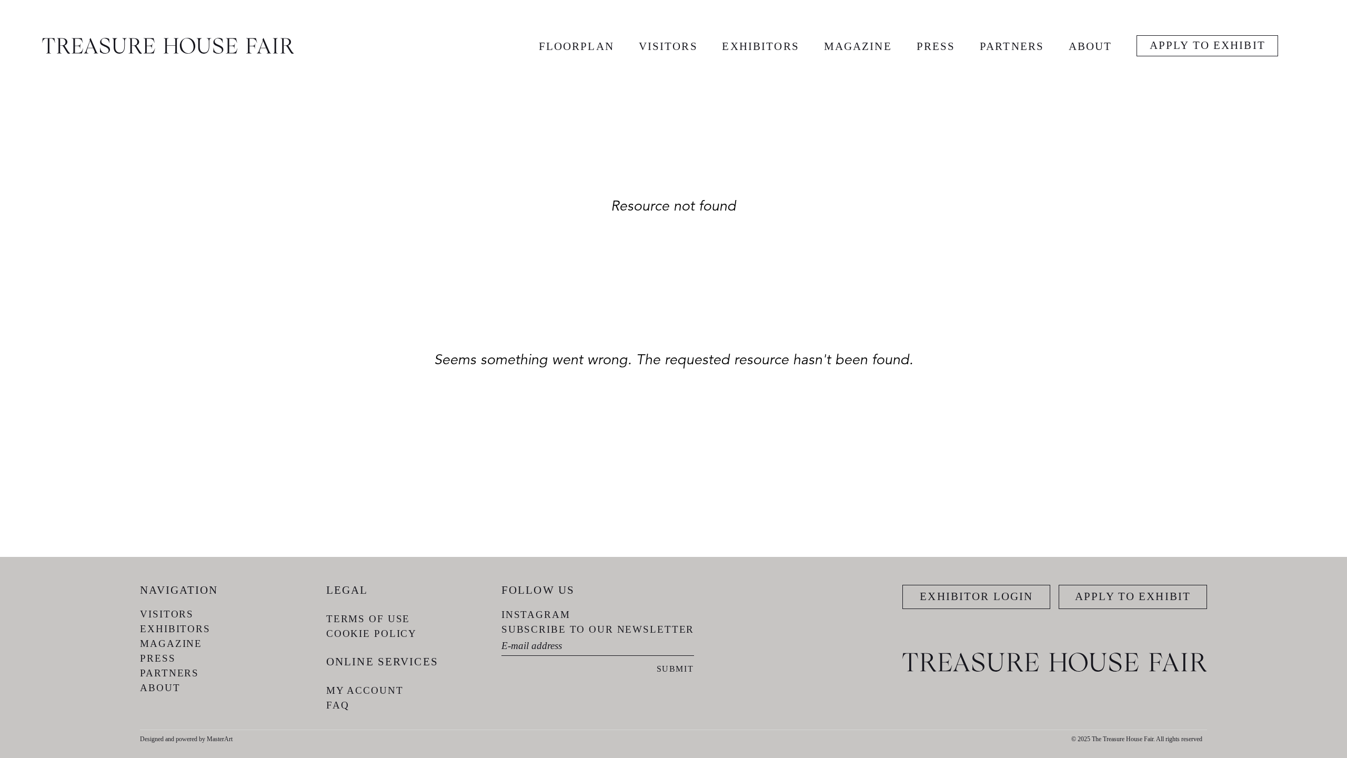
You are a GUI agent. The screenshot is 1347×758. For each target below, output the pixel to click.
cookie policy (371, 633)
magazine (858, 46)
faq (337, 705)
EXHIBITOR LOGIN (976, 596)
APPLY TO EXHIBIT (1207, 45)
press (936, 46)
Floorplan (576, 46)
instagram (535, 614)
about (1090, 46)
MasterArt (220, 739)
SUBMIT (675, 668)
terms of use (368, 618)
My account (365, 690)
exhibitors (760, 46)
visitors (668, 46)
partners (1012, 46)
